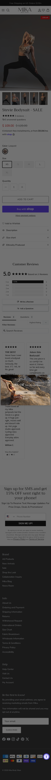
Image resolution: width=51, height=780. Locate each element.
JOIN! (25, 392)
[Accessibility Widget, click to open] (46, 756)
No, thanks (25, 398)
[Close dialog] (49, 376)
